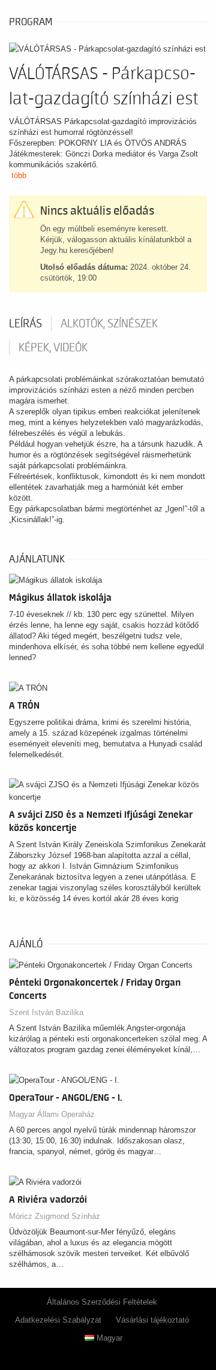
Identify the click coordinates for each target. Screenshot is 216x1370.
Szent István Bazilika (46, 1012)
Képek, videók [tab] (53, 347)
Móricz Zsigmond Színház (54, 1216)
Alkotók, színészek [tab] (109, 323)
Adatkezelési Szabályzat (58, 1319)
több (18, 175)
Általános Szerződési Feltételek (102, 1301)
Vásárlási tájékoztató (152, 1319)
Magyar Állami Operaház (52, 1114)
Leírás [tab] (25, 323)
